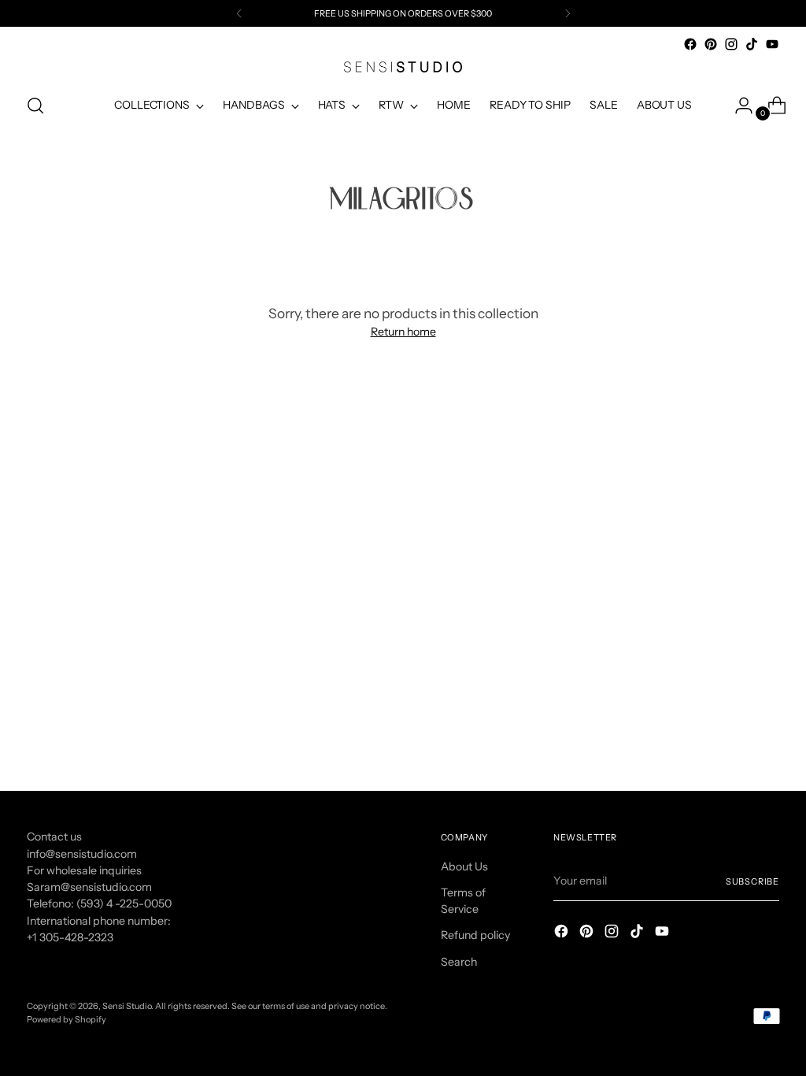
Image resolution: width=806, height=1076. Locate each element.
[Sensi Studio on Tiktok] (752, 44)
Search (459, 962)
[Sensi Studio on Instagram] (731, 44)
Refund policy (475, 935)
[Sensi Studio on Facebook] (690, 44)
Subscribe (752, 881)
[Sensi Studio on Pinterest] (711, 44)
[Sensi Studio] (403, 66)
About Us (464, 866)
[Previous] (239, 13)
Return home (403, 332)
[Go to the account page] (737, 105)
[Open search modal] (35, 105)
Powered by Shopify (66, 1019)
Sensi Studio (126, 1005)
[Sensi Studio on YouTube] (772, 44)
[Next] (567, 13)
